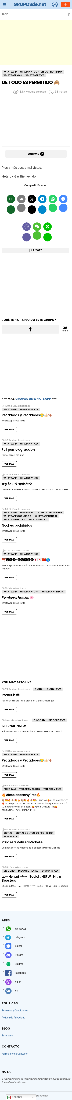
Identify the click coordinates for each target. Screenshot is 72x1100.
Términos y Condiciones (15, 1010)
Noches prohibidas (17, 525)
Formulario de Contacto (15, 1053)
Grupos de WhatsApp (33, 399)
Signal (39, 689)
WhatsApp (10, 409)
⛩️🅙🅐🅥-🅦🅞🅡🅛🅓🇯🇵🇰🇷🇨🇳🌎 (26, 559)
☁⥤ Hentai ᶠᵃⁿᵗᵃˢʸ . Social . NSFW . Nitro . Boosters (32, 878)
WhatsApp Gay (29, 591)
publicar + (65, 4)
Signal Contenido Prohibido (34, 833)
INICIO (5, 14)
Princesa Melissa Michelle (22, 842)
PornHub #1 (11, 695)
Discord (39, 720)
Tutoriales (7, 1035)
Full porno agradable (18, 449)
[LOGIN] (55, 4)
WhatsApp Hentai (46, 516)
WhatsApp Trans (53, 591)
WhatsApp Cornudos (17, 516)
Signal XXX (54, 689)
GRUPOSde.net (29, 4)
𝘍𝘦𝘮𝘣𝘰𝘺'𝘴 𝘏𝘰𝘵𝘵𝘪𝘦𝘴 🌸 (18, 597)
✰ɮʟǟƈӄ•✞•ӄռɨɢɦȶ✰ (17, 483)
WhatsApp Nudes (14, 519)
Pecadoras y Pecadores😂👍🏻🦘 (27, 415)
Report (37, 250)
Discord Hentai (28, 870)
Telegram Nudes (29, 789)
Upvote (30, 329)
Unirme (33, 154)
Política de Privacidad (13, 1017)
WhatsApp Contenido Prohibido (41, 512)
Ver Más (9, 429)
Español (16, 1096)
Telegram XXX (52, 789)
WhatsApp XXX (29, 409)
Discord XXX (56, 720)
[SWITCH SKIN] (68, 14)
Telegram (9, 789)
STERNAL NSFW (14, 726)
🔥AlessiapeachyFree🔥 (21, 795)
